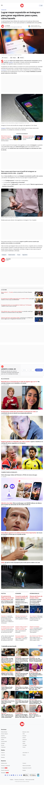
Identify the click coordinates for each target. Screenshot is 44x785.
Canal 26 (8, 25)
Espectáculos (3, 737)
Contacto (24, 763)
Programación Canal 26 (27, 767)
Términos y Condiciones (19, 779)
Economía (18, 593)
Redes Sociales (12, 254)
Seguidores (25, 254)
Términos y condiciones (5, 765)
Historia (2, 739)
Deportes (3, 735)
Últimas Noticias (4, 731)
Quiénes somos (4, 763)
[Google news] (21, 775)
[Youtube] (11, 775)
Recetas (2, 745)
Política (3, 593)
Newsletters (4, 772)
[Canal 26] (22, 724)
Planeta (24, 741)
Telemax (24, 754)
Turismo (24, 747)
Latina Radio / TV (26, 752)
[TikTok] (15, 775)
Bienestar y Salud (26, 731)
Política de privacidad (27, 765)
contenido (3, 70)
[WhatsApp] (17, 775)
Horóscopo (25, 739)
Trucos (18, 254)
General (24, 737)
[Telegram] (19, 775)
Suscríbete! (39, 370)
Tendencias (3, 747)
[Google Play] (33, 775)
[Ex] (9, 775)
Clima (24, 733)
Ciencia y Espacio (4, 733)
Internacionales (34, 593)
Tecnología (3, 9)
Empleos (24, 770)
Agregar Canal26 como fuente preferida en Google (36, 26)
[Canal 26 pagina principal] (22, 7)
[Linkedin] (13, 775)
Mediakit (4, 767)
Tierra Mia (3, 754)
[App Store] (26, 775)
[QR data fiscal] (38, 776)
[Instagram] (7, 775)
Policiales (3, 743)
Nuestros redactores (5, 770)
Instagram (10, 62)
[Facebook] (5, 775)
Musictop (3, 757)
